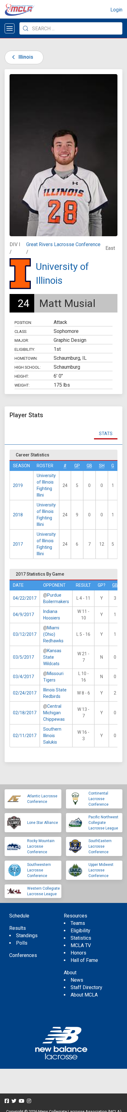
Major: (21, 340)
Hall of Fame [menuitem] (84, 960)
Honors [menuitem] (78, 953)
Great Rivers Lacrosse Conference (63, 244)
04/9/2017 (23, 614)
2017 (18, 544)
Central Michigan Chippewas (54, 713)
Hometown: (26, 358)
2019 (18, 485)
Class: (20, 331)
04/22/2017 (24, 598)
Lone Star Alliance (42, 822)
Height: (21, 376)
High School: (27, 367)
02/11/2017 (24, 735)
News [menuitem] (77, 980)
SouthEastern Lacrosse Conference (100, 846)
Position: (23, 322)
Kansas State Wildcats (52, 657)
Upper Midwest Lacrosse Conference (100, 870)
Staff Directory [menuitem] (86, 987)
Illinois (25, 57)
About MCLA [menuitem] (84, 995)
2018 (18, 514)
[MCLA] (20, 10)
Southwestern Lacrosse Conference (39, 870)
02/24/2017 (24, 692)
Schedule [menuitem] (19, 916)
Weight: (22, 385)
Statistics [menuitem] (81, 938)
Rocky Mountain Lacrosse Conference (41, 846)
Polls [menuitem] (21, 943)
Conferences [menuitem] (23, 955)
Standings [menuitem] (27, 935)
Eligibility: (24, 349)
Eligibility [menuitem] (80, 931)
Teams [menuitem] (78, 923)
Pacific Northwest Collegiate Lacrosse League (103, 822)
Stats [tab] (106, 433)
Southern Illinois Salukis (52, 736)
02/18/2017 (24, 712)
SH (101, 465)
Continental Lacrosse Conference (98, 799)
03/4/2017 (23, 676)
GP (77, 465)
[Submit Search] (25, 28)
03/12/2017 (24, 634)
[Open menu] (9, 28)
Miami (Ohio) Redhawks (53, 634)
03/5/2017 (23, 657)
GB (89, 465)
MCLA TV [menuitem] (81, 945)
